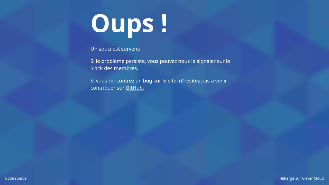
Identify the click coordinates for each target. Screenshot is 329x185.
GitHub (134, 87)
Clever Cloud (313, 178)
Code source (15, 178)
